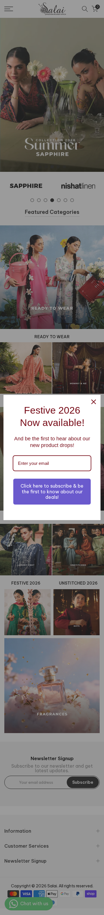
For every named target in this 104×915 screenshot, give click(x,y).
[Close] (94, 402)
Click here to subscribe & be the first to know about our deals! (52, 491)
